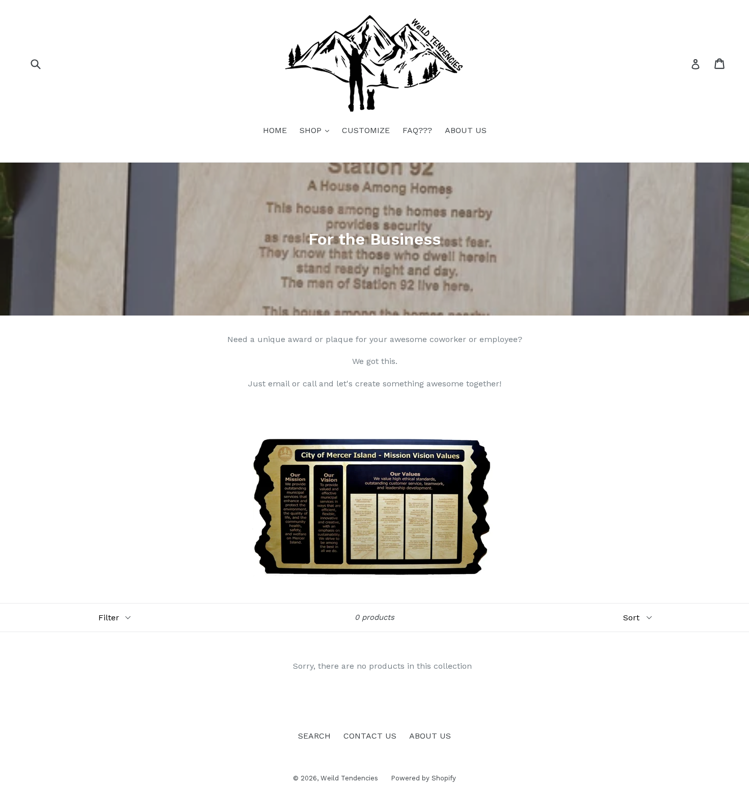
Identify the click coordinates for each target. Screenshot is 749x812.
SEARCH (314, 736)
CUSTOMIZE (366, 130)
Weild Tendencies (349, 778)
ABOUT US (466, 130)
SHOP (317, 130)
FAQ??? (417, 130)
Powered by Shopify (423, 778)
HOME (275, 130)
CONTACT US (369, 736)
